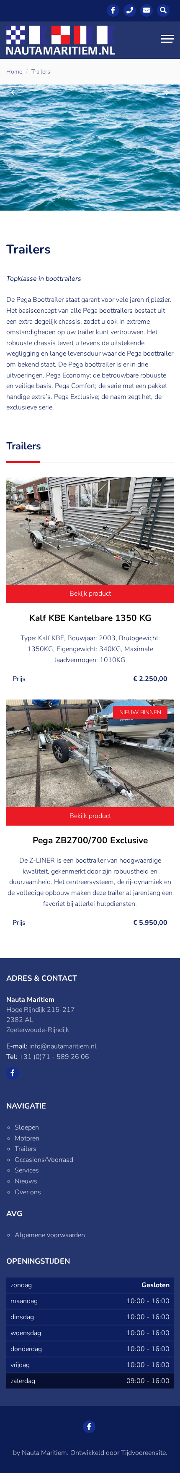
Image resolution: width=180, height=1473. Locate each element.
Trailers (40, 72)
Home (14, 72)
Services (27, 1170)
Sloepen (27, 1127)
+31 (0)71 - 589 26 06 (54, 1056)
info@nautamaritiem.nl (63, 1046)
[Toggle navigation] (167, 40)
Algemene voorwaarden (50, 1235)
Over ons (28, 1192)
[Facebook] (113, 10)
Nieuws (26, 1181)
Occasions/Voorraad (44, 1159)
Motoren (27, 1138)
